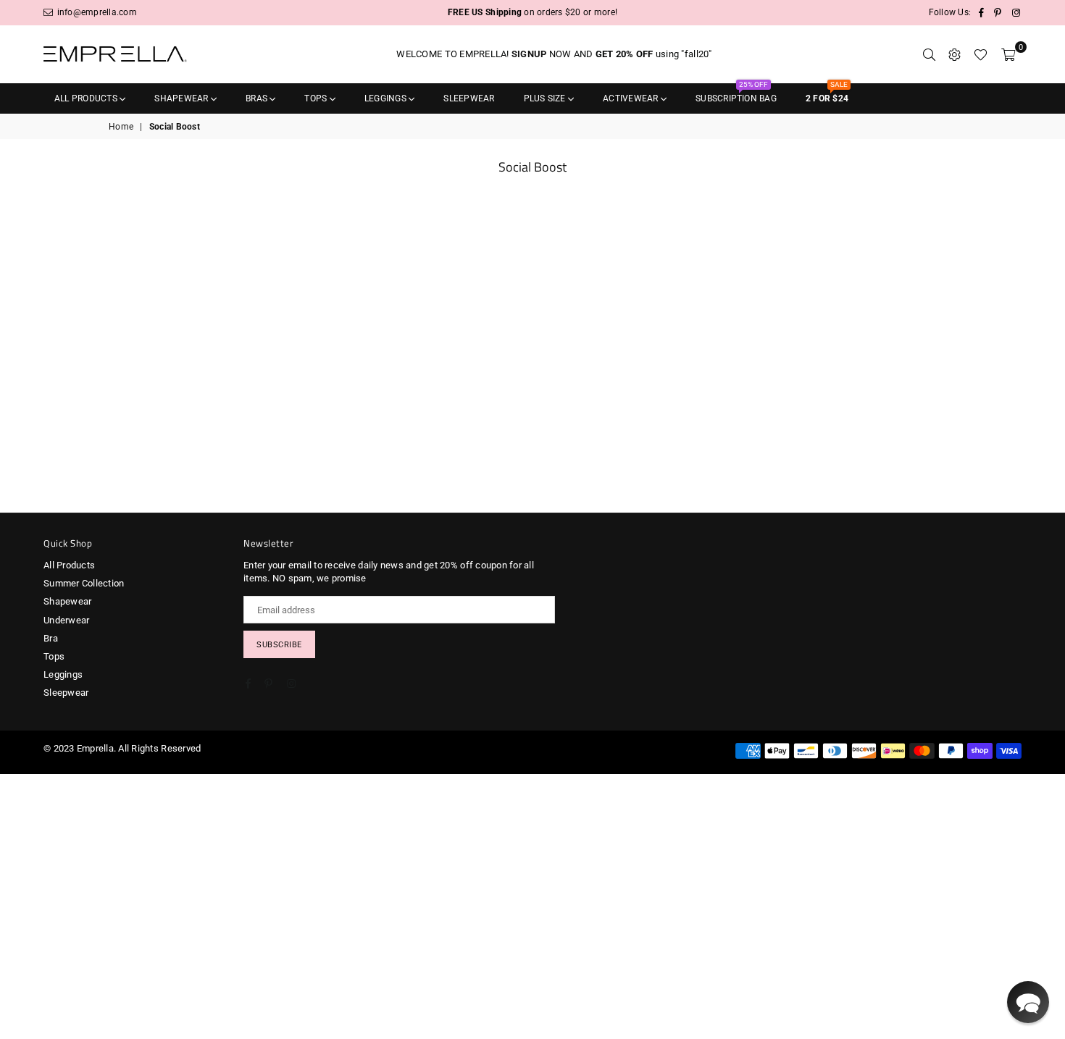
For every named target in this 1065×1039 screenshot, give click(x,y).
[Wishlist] (980, 54)
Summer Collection (83, 583)
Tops (316, 98)
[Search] (929, 54)
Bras (258, 98)
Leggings (386, 98)
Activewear (632, 98)
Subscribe (279, 644)
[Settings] (954, 54)
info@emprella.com (95, 12)
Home (121, 127)
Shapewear (182, 98)
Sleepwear (468, 98)
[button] (1028, 1002)
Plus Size (546, 98)
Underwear (66, 620)
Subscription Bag (736, 94)
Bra (50, 638)
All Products (87, 98)
